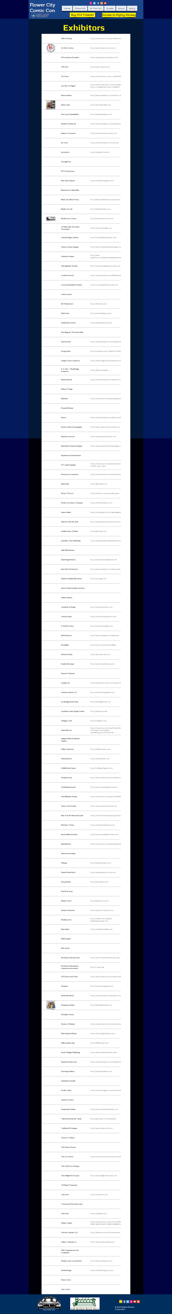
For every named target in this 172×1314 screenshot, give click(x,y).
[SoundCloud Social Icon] (138, 1301)
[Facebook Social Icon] (124, 1301)
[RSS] (101, 3)
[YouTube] (105, 3)
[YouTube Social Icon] (134, 1301)
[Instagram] (91, 3)
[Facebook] (98, 3)
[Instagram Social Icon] (131, 1301)
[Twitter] (94, 3)
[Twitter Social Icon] (127, 1301)
